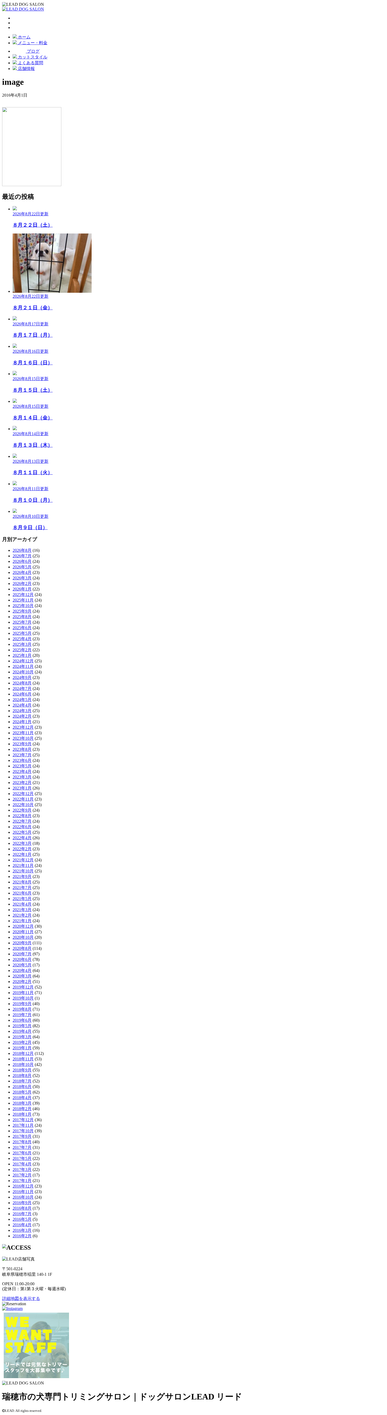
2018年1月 (22, 1114)
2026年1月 (22, 589)
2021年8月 (22, 882)
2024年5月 (22, 699)
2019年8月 (22, 1009)
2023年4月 (22, 771)
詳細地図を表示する (21, 1298)
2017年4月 (22, 1164)
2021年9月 (22, 876)
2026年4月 (22, 572)
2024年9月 (22, 677)
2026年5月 (22, 567)
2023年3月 (22, 777)
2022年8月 (22, 815)
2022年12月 (23, 793)
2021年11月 (23, 865)
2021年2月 (22, 915)
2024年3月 (22, 710)
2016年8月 (22, 1208)
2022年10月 (23, 804)
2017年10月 (23, 1131)
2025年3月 (22, 644)
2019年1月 (22, 1048)
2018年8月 (22, 1075)
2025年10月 (23, 605)
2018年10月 (23, 1064)
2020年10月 (23, 937)
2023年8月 (22, 749)
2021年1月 (22, 920)
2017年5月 (22, 1158)
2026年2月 (22, 583)
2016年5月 (22, 1219)
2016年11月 (23, 1191)
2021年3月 (22, 909)
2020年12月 (23, 926)
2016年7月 (22, 1214)
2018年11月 (23, 1059)
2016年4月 (22, 1225)
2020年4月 (22, 970)
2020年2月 (22, 981)
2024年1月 (22, 721)
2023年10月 (23, 738)
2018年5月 (22, 1092)
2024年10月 (23, 672)
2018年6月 (22, 1086)
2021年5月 (22, 898)
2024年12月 (23, 661)
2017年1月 (22, 1180)
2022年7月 (22, 821)
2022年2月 (22, 849)
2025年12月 (23, 594)
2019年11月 (23, 992)
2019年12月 (23, 987)
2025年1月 (22, 655)
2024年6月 (22, 694)
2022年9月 (22, 810)
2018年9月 (22, 1070)
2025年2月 (22, 650)
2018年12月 (23, 1053)
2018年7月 (22, 1081)
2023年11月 (23, 733)
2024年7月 (22, 688)
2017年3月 (22, 1169)
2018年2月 (22, 1108)
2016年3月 (22, 1230)
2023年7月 (22, 755)
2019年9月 (22, 1003)
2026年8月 (22, 550)
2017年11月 (23, 1125)
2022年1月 (22, 854)
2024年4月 (22, 705)
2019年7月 (22, 1014)
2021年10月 (23, 871)
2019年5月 (22, 1026)
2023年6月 (22, 760)
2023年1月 (22, 788)
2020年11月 (23, 932)
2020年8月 (22, 948)
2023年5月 (22, 766)
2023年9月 (22, 744)
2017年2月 (22, 1175)
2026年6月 (22, 561)
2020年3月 (22, 976)
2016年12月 (23, 1186)
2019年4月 (22, 1031)
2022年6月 (22, 827)
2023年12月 (23, 727)
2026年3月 (22, 578)
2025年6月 (22, 627)
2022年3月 (22, 843)
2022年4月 (22, 838)
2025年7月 (22, 622)
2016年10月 (23, 1197)
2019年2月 (22, 1042)
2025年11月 (23, 600)
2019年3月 (22, 1037)
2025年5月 (22, 633)
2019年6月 (22, 1020)
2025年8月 (22, 616)
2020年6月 (22, 959)
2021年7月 (22, 887)
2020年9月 (22, 943)
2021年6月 (22, 893)
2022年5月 (22, 832)
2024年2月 (22, 716)
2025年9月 (22, 611)
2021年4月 (22, 904)
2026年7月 (22, 556)
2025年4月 (22, 639)
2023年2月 (22, 782)
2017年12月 (23, 1120)
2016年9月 (22, 1202)
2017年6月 (22, 1153)
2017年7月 (22, 1147)
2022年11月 (23, 799)
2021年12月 (23, 860)
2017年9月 (22, 1136)
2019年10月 (23, 998)
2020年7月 (22, 954)
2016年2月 (22, 1236)
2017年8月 (22, 1142)
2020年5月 (22, 965)
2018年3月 (22, 1103)
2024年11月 (23, 666)
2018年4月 (22, 1097)
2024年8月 (22, 683)
